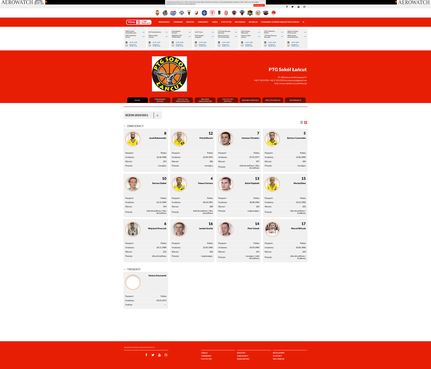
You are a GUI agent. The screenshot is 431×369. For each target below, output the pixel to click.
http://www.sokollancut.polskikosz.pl (290, 83)
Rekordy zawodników (205, 100)
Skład (137, 100)
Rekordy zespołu (250, 100)
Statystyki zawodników (182, 100)
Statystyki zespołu (227, 100)
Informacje (295, 100)
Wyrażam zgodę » (259, 5)
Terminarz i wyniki (160, 100)
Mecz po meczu (272, 100)
